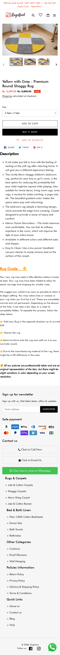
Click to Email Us (31, 460)
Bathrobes (15, 535)
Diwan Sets (16, 523)
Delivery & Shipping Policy (24, 586)
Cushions (15, 548)
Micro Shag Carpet (19, 497)
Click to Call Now (31, 449)
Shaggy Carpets (17, 491)
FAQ (12, 625)
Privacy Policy (17, 580)
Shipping (7, 96)
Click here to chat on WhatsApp (31, 470)
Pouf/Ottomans (18, 554)
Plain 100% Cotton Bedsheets (26, 516)
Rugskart (34, 644)
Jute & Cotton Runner (20, 503)
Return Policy (17, 574)
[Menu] (54, 15)
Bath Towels (16, 529)
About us (15, 606)
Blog (12, 618)
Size (4, 107)
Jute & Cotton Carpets (20, 485)
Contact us (16, 612)
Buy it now (30, 132)
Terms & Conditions (21, 593)
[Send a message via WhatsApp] (52, 647)
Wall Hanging (17, 561)
